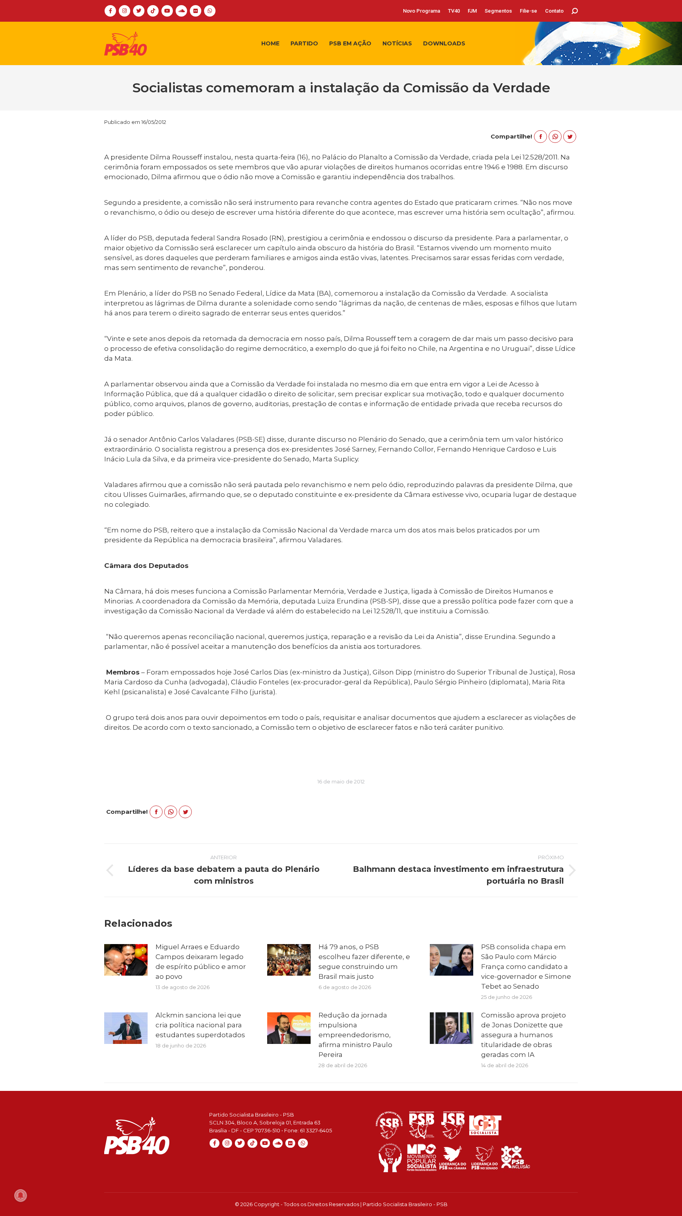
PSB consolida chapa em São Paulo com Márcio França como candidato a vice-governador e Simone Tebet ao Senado (526, 966)
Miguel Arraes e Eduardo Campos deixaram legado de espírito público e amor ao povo (201, 961)
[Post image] (126, 960)
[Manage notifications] (20, 1195)
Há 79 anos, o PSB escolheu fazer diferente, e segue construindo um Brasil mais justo (364, 961)
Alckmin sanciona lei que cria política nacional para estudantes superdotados (200, 1025)
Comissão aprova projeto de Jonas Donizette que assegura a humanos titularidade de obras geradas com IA (523, 1035)
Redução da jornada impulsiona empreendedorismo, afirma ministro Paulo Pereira (355, 1035)
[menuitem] (421, 11)
